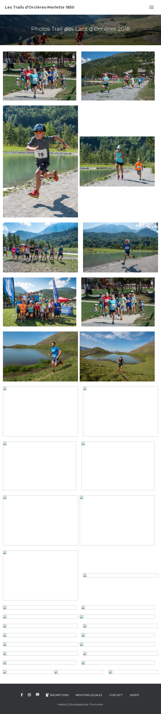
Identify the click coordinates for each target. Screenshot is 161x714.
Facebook (22, 695)
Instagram (29, 695)
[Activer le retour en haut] (152, 705)
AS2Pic (134, 695)
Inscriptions (59, 695)
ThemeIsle (96, 704)
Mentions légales (89, 695)
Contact (116, 695)
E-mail (37, 694)
